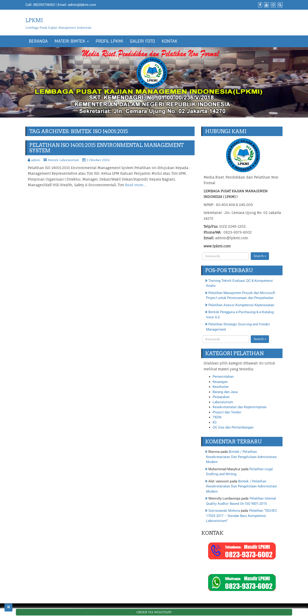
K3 (214, 422)
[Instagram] (273, 5)
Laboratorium (223, 402)
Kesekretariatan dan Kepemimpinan (240, 407)
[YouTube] (266, 5)
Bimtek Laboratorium (63, 160)
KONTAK (169, 41)
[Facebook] (259, 5)
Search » (260, 256)
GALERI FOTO (142, 41)
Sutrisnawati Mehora (224, 511)
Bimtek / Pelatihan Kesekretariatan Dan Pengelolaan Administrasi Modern (241, 457)
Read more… (135, 185)
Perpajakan (221, 397)
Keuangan (220, 382)
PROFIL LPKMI (109, 41)
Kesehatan (221, 387)
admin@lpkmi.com (82, 5)
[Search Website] (279, 5)
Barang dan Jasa (225, 392)
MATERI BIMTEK (71, 41)
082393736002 (44, 5)
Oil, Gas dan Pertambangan (233, 427)
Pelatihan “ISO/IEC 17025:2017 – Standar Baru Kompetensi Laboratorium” (241, 516)
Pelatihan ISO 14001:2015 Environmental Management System (106, 147)
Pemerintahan (223, 377)
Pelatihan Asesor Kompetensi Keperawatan (241, 305)
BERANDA (38, 41)
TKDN (217, 417)
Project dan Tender (227, 412)
